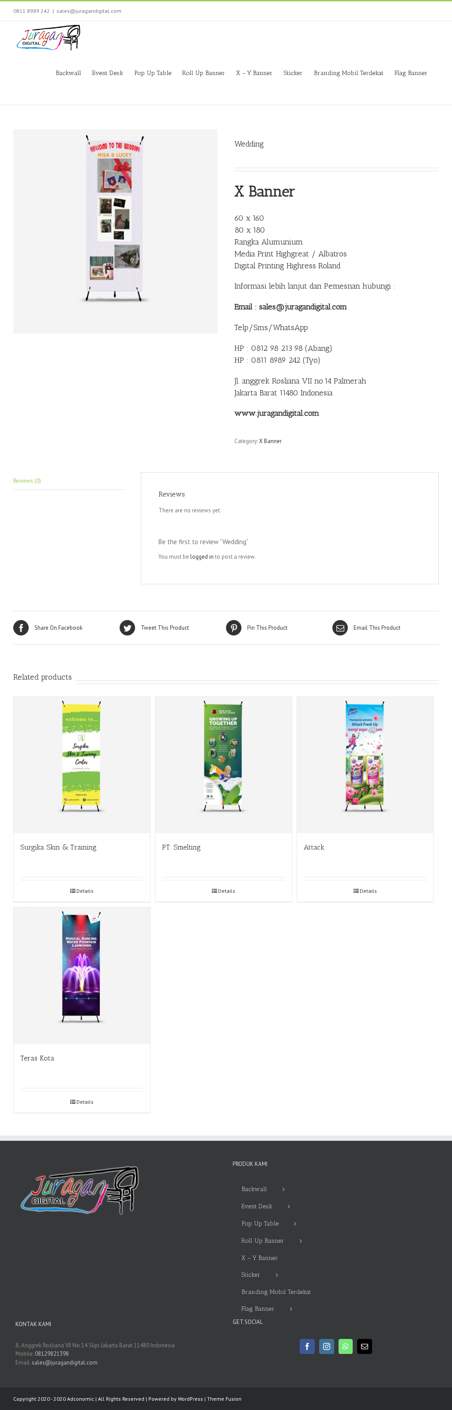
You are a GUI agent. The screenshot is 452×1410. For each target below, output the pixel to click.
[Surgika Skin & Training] (82, 765)
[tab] (68, 481)
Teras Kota (37, 1058)
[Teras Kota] (82, 975)
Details (85, 890)
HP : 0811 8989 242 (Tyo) (277, 360)
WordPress (190, 1398)
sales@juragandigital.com (88, 11)
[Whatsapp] (346, 1346)
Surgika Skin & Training (58, 847)
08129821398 (52, 1353)
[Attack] (365, 765)
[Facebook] (307, 1346)
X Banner (270, 441)
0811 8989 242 (31, 11)
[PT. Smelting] (223, 765)
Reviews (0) (27, 481)
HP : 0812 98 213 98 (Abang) (283, 348)
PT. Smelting (181, 847)
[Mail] (364, 1346)
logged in (202, 556)
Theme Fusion (224, 1398)
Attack (314, 847)
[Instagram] (326, 1346)
